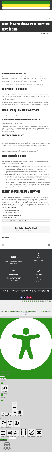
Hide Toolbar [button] (3, 378)
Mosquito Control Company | (9, 291)
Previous (43, 33)
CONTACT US (38, 281)
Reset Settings (3, 439)
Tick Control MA (45, 291)
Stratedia (23, 290)
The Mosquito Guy (30, 290)
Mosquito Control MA (37, 291)
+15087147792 (17, 266)
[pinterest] (49, 19)
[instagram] (47, 19)
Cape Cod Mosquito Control (25, 202)
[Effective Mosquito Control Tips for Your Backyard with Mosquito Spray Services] (7, 242)
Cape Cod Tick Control (41, 202)
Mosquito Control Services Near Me (11, 215)
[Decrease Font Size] (2, 383)
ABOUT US (38, 279)
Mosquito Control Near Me (9, 207)
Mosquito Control (22, 220)
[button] (3, 245)
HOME (38, 276)
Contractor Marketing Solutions (13, 290)
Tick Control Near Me (7, 209)
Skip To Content (4, 438)
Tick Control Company (27, 291)
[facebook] (42, 19)
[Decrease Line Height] (2, 400)
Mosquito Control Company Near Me (21, 206)
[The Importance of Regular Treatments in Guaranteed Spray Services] (45, 242)
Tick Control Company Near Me (10, 210)
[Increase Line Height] (2, 395)
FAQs (38, 278)
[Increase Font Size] (2, 377)
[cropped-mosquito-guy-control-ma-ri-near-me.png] (5, 11)
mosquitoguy (6, 220)
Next (47, 33)
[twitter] (44, 19)
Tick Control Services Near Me (10, 214)
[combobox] (26, 308)
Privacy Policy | (18, 291)
